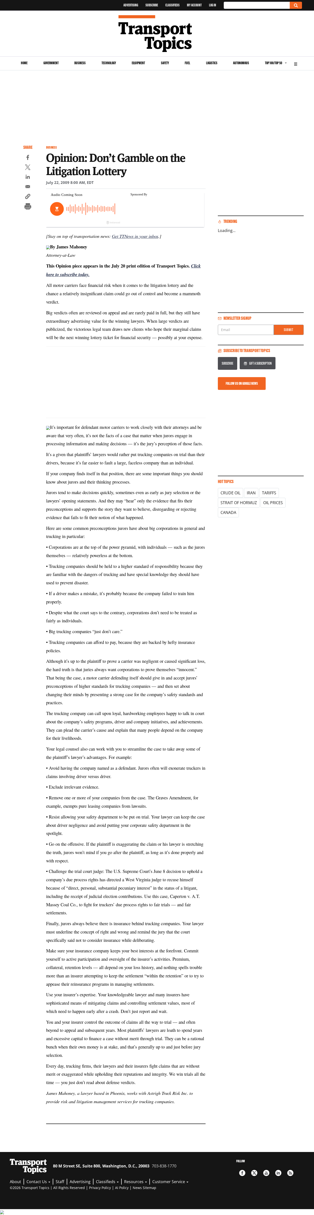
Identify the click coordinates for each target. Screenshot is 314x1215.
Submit (288, 329)
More (295, 63)
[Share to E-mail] (27, 187)
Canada (228, 512)
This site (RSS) (290, 1173)
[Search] (296, 5)
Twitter (254, 1173)
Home (24, 63)
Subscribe (151, 5)
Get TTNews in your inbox (135, 236)
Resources (134, 1181)
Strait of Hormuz (239, 502)
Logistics (211, 63)
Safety (165, 63)
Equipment (138, 63)
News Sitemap (144, 1187)
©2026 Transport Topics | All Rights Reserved (47, 1187)
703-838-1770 (164, 1166)
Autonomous (241, 63)
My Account (194, 5)
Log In (212, 5)
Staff (60, 1181)
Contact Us (37, 1181)
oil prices (273, 502)
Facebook (242, 1173)
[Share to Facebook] (27, 158)
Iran (251, 493)
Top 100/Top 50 (273, 63)
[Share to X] (27, 168)
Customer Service (169, 1181)
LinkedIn (278, 1173)
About (15, 1181)
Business (80, 63)
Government (51, 63)
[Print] (27, 207)
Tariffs (269, 493)
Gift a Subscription (260, 363)
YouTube (266, 1173)
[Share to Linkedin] (27, 177)
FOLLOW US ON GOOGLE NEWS (242, 383)
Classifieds (172, 5)
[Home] (157, 33)
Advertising (130, 5)
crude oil (230, 493)
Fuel (187, 63)
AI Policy (122, 1187)
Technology (109, 63)
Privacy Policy (100, 1187)
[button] (27, 197)
